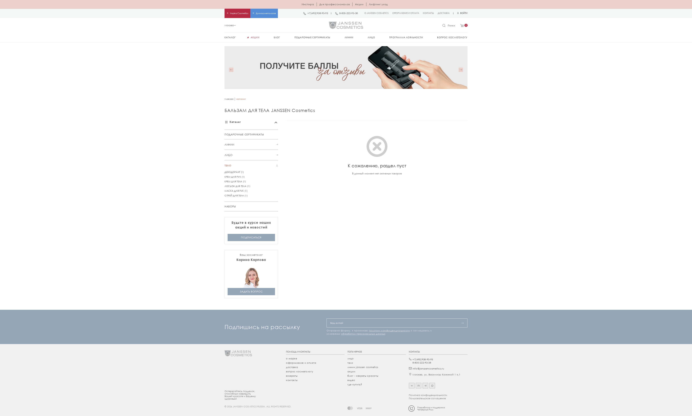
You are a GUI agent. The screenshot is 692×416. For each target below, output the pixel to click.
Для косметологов (266, 13)
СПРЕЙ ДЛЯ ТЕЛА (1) (236, 195)
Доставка (292, 367)
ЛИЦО (229, 155)
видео (351, 380)
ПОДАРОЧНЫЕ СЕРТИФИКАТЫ (244, 134)
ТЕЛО (228, 165)
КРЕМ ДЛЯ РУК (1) (235, 176)
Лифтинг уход (378, 4)
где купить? (354, 384)
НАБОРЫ (230, 206)
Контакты (292, 380)
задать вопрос (251, 291)
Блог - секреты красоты (362, 376)
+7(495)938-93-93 (317, 13)
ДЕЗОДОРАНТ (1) (234, 172)
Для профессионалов (334, 4)
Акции (359, 4)
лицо (350, 358)
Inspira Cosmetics (239, 13)
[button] (231, 70)
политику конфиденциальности (389, 330)
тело (350, 363)
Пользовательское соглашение (427, 398)
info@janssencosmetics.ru (428, 368)
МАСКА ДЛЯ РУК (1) (236, 191)
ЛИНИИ (229, 144)
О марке (291, 358)
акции (351, 371)
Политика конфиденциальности (428, 395)
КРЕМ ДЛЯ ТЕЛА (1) (235, 181)
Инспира (308, 4)
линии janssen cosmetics (362, 367)
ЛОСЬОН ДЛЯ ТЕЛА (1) (237, 186)
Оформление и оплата (301, 363)
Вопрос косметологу (299, 371)
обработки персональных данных (363, 333)
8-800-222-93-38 (348, 13)
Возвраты (292, 376)
